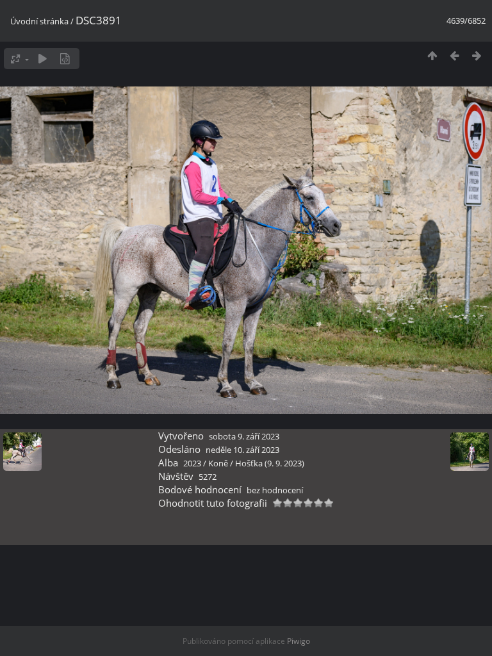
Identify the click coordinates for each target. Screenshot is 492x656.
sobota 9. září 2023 (244, 436)
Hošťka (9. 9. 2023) (269, 463)
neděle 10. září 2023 (242, 449)
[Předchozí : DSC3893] (454, 55)
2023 (192, 463)
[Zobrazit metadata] (65, 58)
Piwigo (298, 641)
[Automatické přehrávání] (42, 58)
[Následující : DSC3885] (477, 55)
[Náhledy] (432, 55)
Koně (218, 463)
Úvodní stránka (39, 21)
